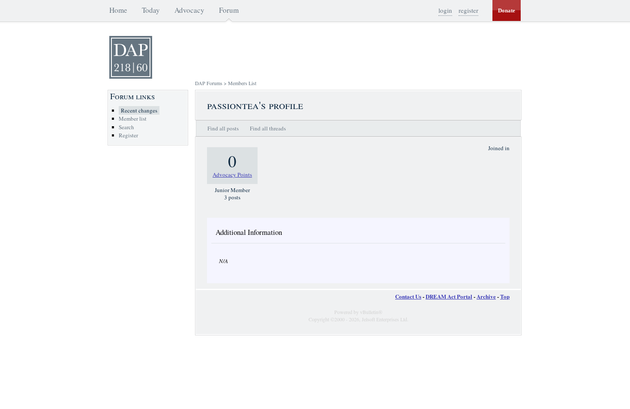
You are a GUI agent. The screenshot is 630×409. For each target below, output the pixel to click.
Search (126, 127)
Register (128, 135)
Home (118, 10)
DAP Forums (208, 83)
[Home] (130, 76)
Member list (133, 118)
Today (151, 10)
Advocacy (189, 10)
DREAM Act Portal (449, 296)
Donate (506, 10)
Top (505, 296)
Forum (229, 10)
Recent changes (139, 110)
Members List (242, 83)
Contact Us (408, 296)
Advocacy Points (232, 174)
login (445, 10)
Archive (486, 296)
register (468, 10)
